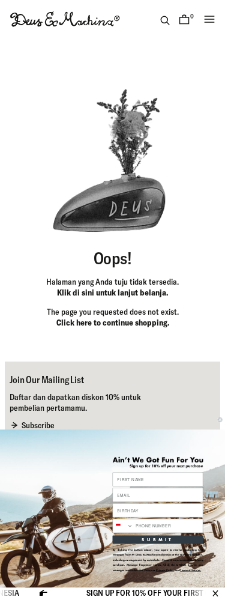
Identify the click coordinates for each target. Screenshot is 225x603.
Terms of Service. (190, 570)
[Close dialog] (220, 419)
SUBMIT (157, 539)
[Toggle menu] (209, 19)
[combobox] (123, 526)
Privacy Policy (165, 570)
